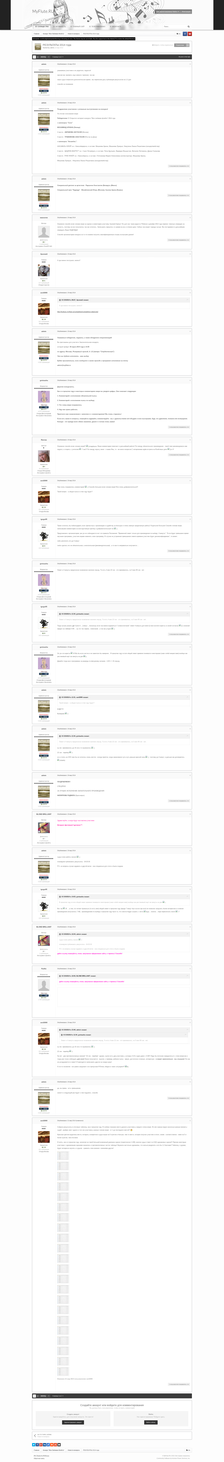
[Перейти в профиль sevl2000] (44, 309)
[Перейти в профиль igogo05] (44, 535)
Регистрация (186, 11)
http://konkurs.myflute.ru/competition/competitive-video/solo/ (77, 312)
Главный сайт (78, 26)
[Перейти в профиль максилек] (44, 232)
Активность (60, 26)
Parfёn (43, 969)
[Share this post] (190, 64)
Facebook (185, 34)
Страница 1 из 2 (57, 57)
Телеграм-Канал (98, 26)
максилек (44, 218)
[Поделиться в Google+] (41, 1444)
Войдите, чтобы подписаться (163, 45)
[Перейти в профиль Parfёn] (44, 985)
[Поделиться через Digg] (44, 1444)
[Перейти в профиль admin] (38, 47)
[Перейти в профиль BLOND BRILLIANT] (44, 828)
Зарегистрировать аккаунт (73, 1422)
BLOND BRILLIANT (43, 814)
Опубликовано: (66, 64)
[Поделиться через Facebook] (37, 1444)
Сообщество (43, 26)
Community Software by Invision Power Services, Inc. (173, 1458)
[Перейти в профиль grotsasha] (44, 397)
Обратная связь (39, 1458)
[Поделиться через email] (59, 1444)
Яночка (44, 440)
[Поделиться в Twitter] (33, 1444)
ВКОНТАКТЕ (116, 26)
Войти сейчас (150, 1422)
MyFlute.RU (167, 1456)
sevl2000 (43, 293)
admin (52, 48)
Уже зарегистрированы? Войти (167, 11)
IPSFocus (46, 1456)
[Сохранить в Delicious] (48, 1444)
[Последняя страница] (48, 57)
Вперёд (43, 57)
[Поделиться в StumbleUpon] (55, 1444)
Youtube (190, 34)
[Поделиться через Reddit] (51, 1444)
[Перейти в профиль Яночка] (44, 456)
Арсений (43, 254)
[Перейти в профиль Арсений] (44, 270)
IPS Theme (37, 1456)
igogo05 (44, 519)
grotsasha (44, 380)
